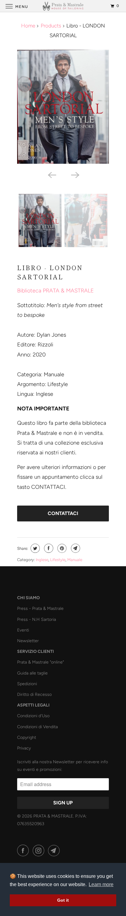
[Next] (74, 174)
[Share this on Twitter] (34, 548)
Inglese (42, 559)
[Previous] (51, 174)
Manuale (74, 559)
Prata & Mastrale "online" (40, 662)
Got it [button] (63, 900)
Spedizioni (27, 683)
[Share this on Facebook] (48, 548)
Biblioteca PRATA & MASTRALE (55, 290)
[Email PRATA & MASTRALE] (55, 851)
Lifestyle (57, 559)
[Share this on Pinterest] (61, 548)
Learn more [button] (101, 884)
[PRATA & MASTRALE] (62, 6)
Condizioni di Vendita (37, 726)
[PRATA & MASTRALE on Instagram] (40, 851)
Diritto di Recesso (34, 694)
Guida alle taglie (32, 673)
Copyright (26, 737)
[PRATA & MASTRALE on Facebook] (24, 851)
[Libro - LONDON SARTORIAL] (63, 107)
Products (51, 26)
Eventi (23, 630)
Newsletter (28, 640)
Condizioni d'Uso (33, 715)
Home (28, 26)
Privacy (24, 748)
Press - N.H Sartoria (36, 619)
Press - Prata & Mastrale (40, 608)
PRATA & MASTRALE (53, 816)
